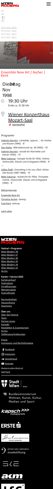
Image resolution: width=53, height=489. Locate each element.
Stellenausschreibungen (13, 334)
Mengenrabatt (8, 289)
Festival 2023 (8, 34)
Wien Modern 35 (9, 261)
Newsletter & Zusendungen (15, 327)
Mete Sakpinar (8, 158)
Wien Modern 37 (9, 255)
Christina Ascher (9, 199)
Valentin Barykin (9, 140)
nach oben (6, 211)
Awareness (6, 306)
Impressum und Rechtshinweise (17, 343)
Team (4, 318)
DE (2, 10)
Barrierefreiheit (9, 299)
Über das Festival (9, 314)
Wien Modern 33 (9, 268)
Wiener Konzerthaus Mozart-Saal (28, 117)
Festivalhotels (8, 293)
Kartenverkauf (8, 280)
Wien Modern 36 (9, 258)
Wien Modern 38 (9, 251)
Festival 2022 (8, 37)
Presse (4, 340)
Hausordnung (8, 302)
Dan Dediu (6, 147)
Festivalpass (7, 283)
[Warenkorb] (3, 24)
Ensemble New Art (10, 195)
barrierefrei (18, 124)
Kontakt (5, 324)
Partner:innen (8, 321)
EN (2, 14)
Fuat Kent (6, 203)
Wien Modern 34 (9, 264)
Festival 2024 (8, 30)
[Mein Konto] (2, 21)
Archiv (4, 271)
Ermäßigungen (8, 286)
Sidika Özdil (7, 169)
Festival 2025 (9, 27)
